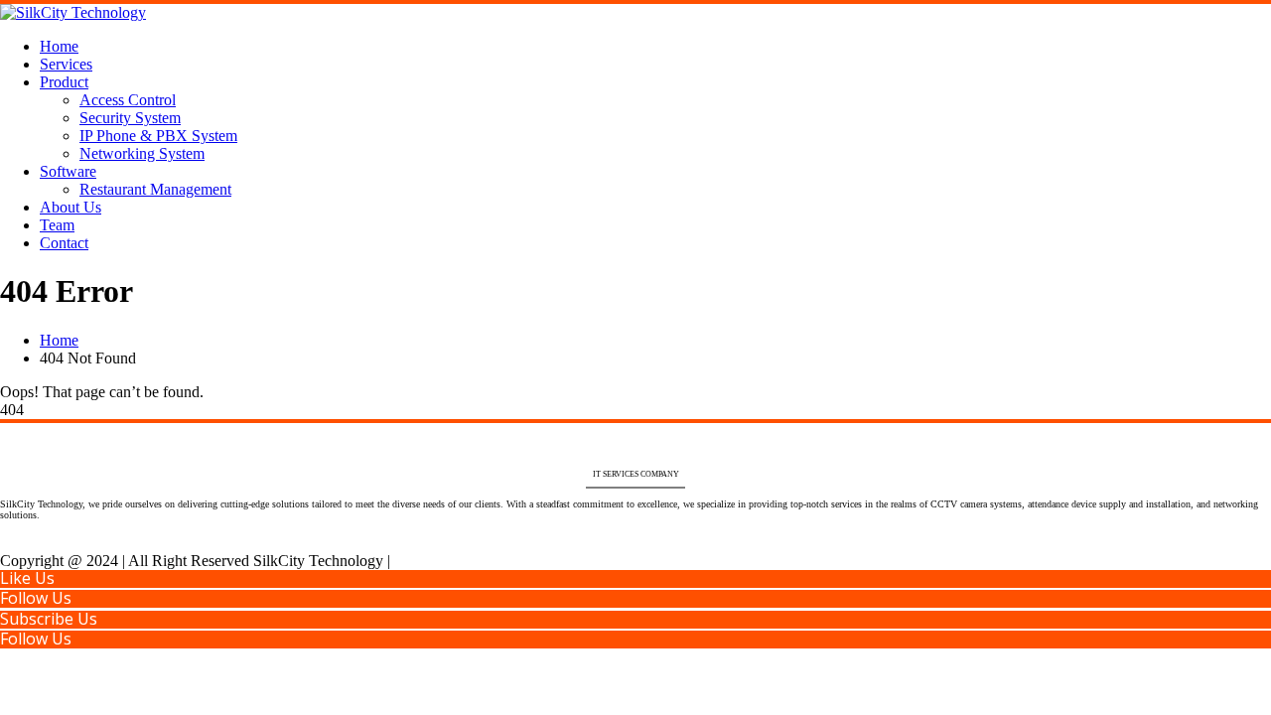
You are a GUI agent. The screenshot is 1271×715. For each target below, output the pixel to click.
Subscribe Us (48, 619)
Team (57, 224)
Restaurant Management (155, 189)
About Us (70, 207)
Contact (64, 242)
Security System (130, 117)
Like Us (27, 578)
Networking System (142, 153)
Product (64, 81)
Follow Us (35, 598)
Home (59, 46)
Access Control (127, 99)
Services (66, 64)
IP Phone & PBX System (158, 135)
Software (68, 171)
